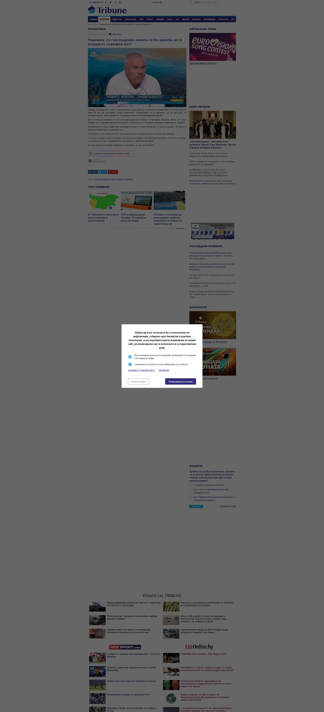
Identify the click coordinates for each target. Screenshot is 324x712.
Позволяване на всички (181, 381)
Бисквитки (164, 370)
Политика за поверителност (141, 370)
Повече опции (138, 381)
